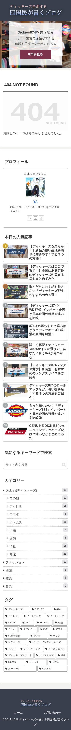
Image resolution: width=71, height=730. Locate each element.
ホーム (18, 712)
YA (35, 201)
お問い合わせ (52, 712)
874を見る (35, 54)
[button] (63, 464)
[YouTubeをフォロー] (41, 217)
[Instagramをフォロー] (35, 217)
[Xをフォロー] (29, 217)
